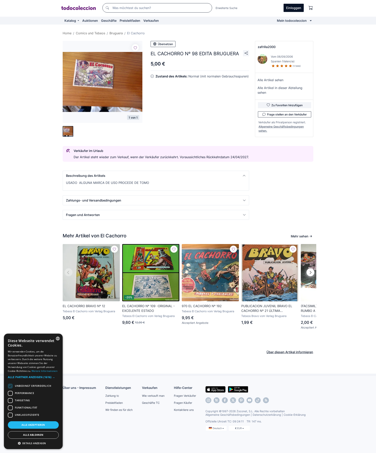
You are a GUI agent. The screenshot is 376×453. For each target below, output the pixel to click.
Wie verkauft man (153, 395)
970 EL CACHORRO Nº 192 (202, 306)
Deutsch (217, 428)
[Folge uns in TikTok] (258, 400)
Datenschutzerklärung (267, 414)
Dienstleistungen (118, 388)
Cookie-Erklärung (295, 414)
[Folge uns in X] (233, 400)
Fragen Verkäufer (185, 395)
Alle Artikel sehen (270, 80)
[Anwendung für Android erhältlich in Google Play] (238, 389)
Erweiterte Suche (226, 8)
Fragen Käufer (183, 402)
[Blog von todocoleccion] (266, 400)
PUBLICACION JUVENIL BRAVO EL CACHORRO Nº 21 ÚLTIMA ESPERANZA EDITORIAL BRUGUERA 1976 (268, 308)
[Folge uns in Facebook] (225, 400)
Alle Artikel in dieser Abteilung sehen (280, 90)
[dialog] (33, 391)
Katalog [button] (70, 21)
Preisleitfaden (130, 21)
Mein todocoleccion (292, 21)
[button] (156, 175)
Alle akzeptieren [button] (33, 425)
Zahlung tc (112, 395)
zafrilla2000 (267, 47)
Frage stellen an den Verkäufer (287, 114)
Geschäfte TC (151, 402)
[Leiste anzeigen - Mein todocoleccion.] (310, 21)
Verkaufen (151, 21)
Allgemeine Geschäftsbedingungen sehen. (281, 128)
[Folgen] (135, 47)
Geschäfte (109, 21)
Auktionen (90, 21)
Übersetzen (165, 44)
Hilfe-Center (183, 388)
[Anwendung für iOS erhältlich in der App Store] (215, 389)
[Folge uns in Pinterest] (241, 400)
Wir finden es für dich (119, 409)
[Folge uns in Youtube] (249, 400)
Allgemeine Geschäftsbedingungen (227, 414)
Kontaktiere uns (184, 409)
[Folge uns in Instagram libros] (217, 400)
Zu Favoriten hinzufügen (287, 105)
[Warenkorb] (310, 7)
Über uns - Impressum (79, 388)
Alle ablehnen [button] (33, 435)
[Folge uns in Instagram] (208, 400)
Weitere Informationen (44, 371)
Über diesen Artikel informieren (290, 352)
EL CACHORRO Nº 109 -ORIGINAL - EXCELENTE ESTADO (148, 308)
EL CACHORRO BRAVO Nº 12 (84, 306)
